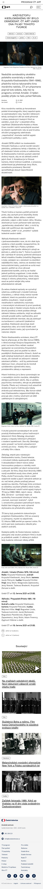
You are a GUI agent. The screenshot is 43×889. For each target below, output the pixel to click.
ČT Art (34, 38)
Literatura (6, 758)
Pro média (24, 845)
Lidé (28, 38)
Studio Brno (25, 851)
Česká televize (29, 34)
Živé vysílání (6, 848)
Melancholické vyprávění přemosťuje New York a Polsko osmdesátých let (21, 764)
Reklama (24, 848)
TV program (6, 845)
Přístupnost (37, 883)
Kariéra (23, 861)
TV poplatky (6, 851)
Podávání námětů (27, 864)
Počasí (4, 861)
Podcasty (5, 858)
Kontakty (24, 870)
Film (4, 676)
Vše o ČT (4, 870)
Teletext (5, 854)
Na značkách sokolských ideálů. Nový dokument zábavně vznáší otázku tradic (19, 683)
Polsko (22, 38)
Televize (11, 34)
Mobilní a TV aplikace (9, 867)
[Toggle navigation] (3, 2)
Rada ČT (24, 858)
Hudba (5, 796)
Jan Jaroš (5, 102)
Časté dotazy (25, 867)
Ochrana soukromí (25, 883)
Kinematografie (11, 38)
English (16, 883)
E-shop (4, 864)
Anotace (19, 34)
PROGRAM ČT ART (31, 2)
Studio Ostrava (26, 854)
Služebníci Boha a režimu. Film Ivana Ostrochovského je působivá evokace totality (20, 724)
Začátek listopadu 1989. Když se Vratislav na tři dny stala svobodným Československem (21, 803)
